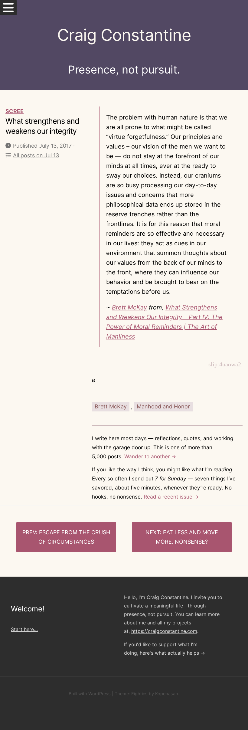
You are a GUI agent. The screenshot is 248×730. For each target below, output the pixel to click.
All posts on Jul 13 (36, 155)
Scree (14, 111)
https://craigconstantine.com (164, 631)
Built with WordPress (90, 693)
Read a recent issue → (171, 496)
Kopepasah (166, 693)
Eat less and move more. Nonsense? (187, 537)
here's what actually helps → (172, 653)
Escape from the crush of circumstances (74, 537)
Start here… (24, 629)
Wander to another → (150, 456)
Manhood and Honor (163, 406)
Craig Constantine (124, 35)
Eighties (139, 693)
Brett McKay (129, 307)
